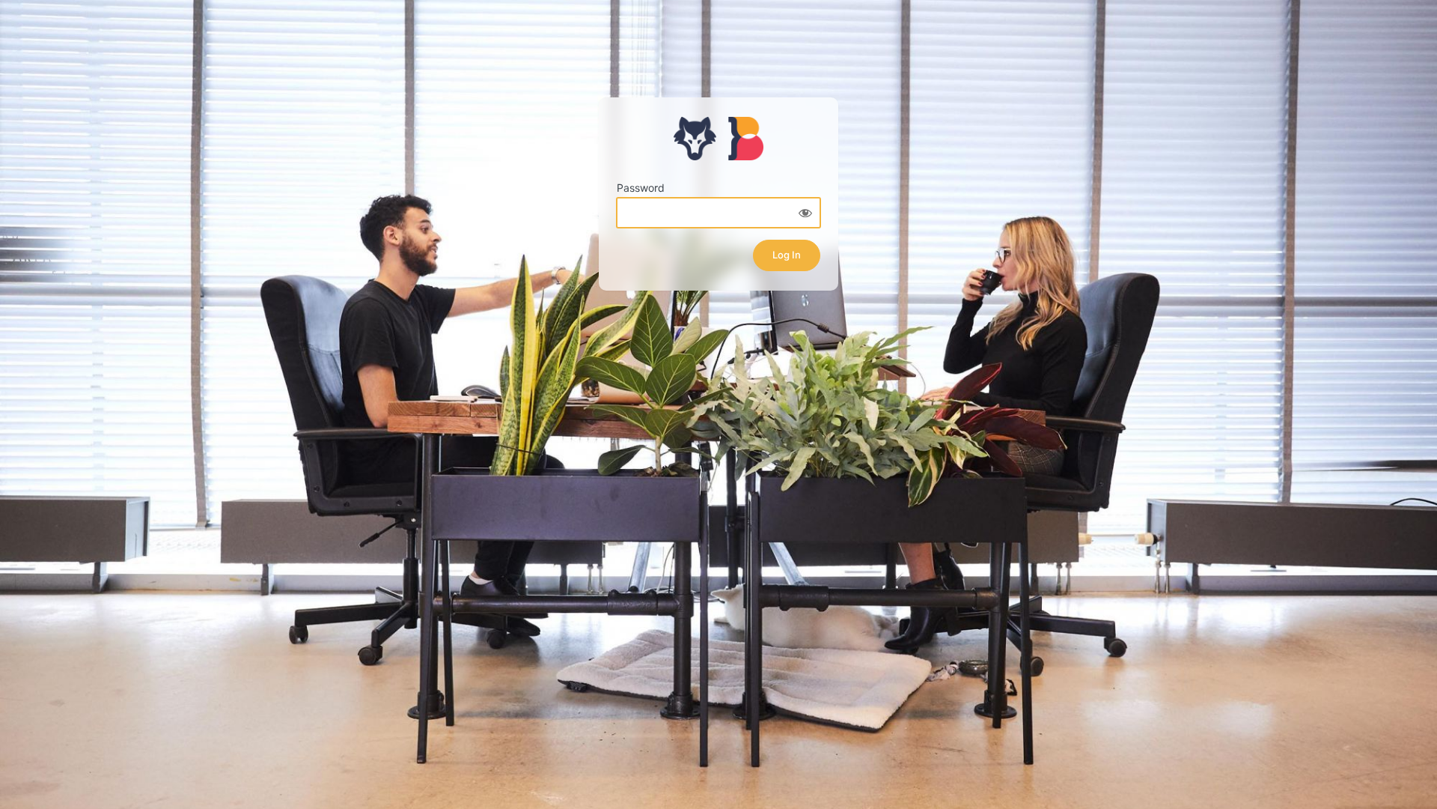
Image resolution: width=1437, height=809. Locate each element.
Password (641, 187)
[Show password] (805, 213)
